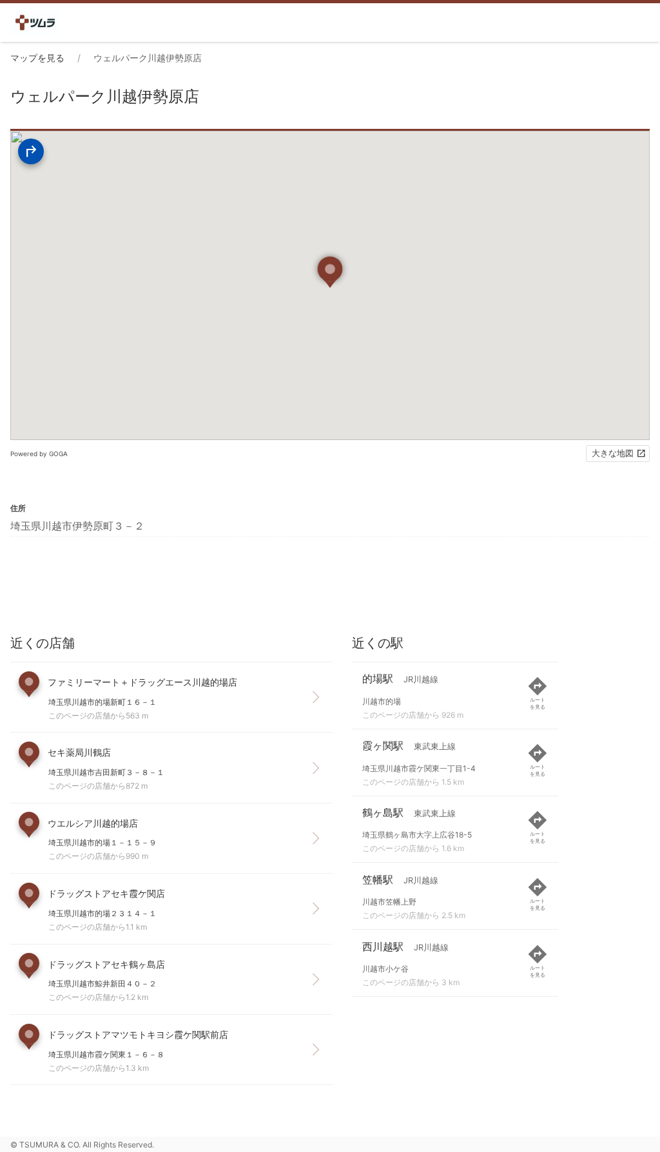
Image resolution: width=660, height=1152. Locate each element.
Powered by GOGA (39, 453)
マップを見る (37, 57)
